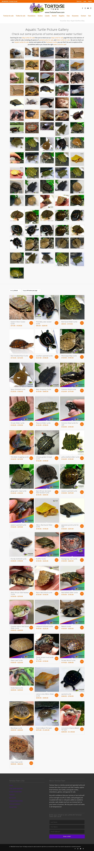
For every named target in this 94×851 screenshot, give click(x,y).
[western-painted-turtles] (62, 215)
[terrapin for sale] (31, 158)
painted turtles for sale (46, 40)
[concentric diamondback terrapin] (77, 90)
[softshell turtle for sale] (47, 144)
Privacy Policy (13, 807)
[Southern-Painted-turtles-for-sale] (31, 230)
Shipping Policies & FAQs (16, 801)
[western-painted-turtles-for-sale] (62, 230)
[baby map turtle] (62, 129)
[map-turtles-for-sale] (31, 244)
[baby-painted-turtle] (31, 216)
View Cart (79, 1)
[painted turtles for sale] (16, 78)
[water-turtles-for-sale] (77, 259)
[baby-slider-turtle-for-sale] (47, 173)
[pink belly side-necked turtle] (16, 158)
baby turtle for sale (57, 38)
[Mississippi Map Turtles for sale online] (62, 65)
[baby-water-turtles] (31, 186)
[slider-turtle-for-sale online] (62, 159)
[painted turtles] (16, 128)
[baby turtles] (62, 103)
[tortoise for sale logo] (47, 8)
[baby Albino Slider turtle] (16, 173)
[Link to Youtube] (88, 8)
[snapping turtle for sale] (77, 78)
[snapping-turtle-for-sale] (62, 185)
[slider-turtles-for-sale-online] (62, 173)
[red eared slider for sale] (62, 78)
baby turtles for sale (28, 38)
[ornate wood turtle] (62, 115)
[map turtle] (47, 65)
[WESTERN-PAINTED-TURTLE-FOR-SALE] (47, 215)
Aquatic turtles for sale (21, 42)
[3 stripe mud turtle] (77, 115)
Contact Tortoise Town (15, 791)
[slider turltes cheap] (47, 78)
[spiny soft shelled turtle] (16, 64)
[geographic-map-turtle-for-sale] (47, 258)
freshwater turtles (51, 42)
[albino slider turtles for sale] (77, 65)
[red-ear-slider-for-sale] (77, 173)
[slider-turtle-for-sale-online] (16, 273)
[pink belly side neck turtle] (62, 144)
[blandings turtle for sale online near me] (47, 89)
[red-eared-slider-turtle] (31, 173)
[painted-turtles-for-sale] (16, 215)
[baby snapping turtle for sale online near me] (16, 53)
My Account (12, 798)
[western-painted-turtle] (77, 200)
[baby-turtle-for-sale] (62, 259)
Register (90, 1)
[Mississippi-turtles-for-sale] (16, 258)
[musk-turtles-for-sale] (47, 201)
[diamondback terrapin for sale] (47, 158)
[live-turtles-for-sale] (16, 186)
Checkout (12, 794)
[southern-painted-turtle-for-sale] (16, 243)
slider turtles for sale (63, 40)
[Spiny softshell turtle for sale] (77, 143)
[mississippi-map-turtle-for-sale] (47, 243)
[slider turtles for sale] (31, 144)
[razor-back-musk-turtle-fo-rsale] (31, 200)
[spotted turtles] (16, 115)
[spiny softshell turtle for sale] (77, 53)
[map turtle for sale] (31, 65)
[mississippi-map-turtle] (62, 243)
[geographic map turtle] (16, 143)
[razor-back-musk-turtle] (16, 200)
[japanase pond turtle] (16, 103)
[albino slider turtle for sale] (77, 159)
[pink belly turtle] (77, 103)
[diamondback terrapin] (31, 101)
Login (84, 1)
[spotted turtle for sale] (31, 114)
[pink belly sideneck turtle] (47, 103)
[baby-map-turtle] (77, 243)
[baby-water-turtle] (47, 186)
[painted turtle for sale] (31, 128)
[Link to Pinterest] (90, 8)
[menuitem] (79, 1)
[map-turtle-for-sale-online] (31, 258)
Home (11, 785)
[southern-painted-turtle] (47, 230)
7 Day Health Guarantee (15, 788)
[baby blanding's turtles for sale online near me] (62, 90)
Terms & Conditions (14, 804)
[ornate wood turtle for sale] (47, 115)
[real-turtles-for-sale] (77, 186)
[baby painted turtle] (31, 78)
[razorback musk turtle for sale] (62, 53)
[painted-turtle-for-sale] (16, 230)
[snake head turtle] (31, 90)
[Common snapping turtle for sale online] (47, 53)
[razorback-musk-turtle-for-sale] (62, 200)
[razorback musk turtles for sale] (31, 52)
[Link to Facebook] (82, 8)
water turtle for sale (59, 44)
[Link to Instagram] (85, 8)
